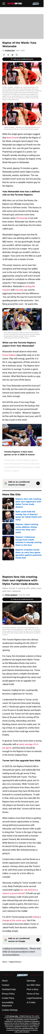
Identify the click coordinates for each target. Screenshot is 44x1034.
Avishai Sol (9, 50)
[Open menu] (3, 3)
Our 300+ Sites (33, 985)
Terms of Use (33, 993)
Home (4, 962)
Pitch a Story (32, 989)
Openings (31, 980)
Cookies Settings (10, 1010)
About (5, 980)
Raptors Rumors (15, 962)
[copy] (16, 54)
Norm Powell (13, 137)
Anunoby (19, 290)
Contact (5, 985)
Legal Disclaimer (34, 998)
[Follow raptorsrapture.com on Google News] (38, 483)
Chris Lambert (11, 595)
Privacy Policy (8, 993)
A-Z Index (31, 1002)
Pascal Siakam (9, 355)
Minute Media (14, 1016)
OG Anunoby (22, 218)
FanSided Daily (9, 989)
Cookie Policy (8, 998)
